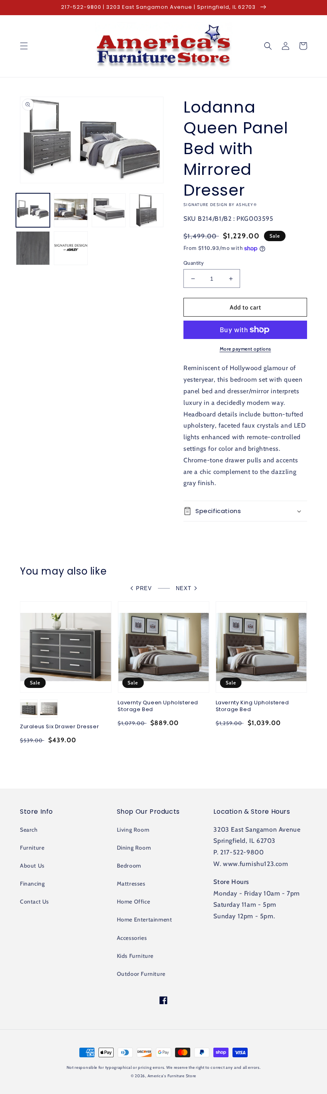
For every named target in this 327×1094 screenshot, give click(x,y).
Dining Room (134, 847)
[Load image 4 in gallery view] (147, 210)
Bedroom (129, 865)
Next (183, 588)
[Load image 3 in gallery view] (109, 210)
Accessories (132, 937)
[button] (24, 46)
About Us (32, 865)
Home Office (133, 901)
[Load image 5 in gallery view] (33, 248)
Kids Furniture (135, 955)
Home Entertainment (144, 919)
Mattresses (131, 883)
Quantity (193, 263)
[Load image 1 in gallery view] (33, 210)
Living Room (133, 829)
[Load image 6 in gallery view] (71, 248)
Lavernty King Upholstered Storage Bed (252, 706)
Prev (144, 588)
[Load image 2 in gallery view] (71, 210)
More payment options (245, 349)
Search (29, 829)
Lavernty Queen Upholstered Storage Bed (158, 706)
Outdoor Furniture (141, 973)
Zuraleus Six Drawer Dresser (59, 726)
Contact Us (34, 901)
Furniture (32, 847)
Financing (32, 883)
